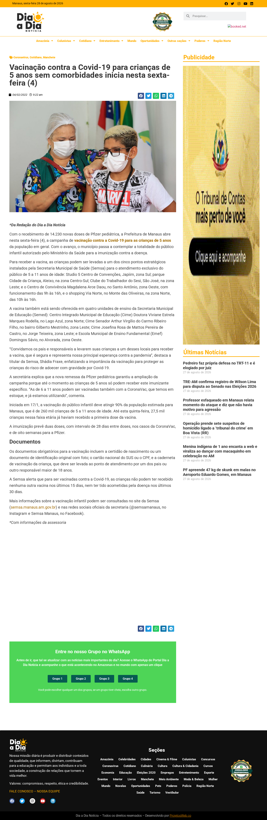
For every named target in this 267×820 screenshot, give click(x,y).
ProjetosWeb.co (180, 815)
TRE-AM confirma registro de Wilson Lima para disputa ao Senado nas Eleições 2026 (219, 384)
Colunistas (64, 41)
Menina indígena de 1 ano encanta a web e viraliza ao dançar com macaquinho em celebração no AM (220, 451)
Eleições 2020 (146, 772)
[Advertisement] (92, 578)
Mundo (131, 41)
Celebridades (127, 759)
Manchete (49, 57)
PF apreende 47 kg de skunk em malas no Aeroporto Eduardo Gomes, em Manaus (219, 472)
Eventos (103, 779)
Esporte (209, 772)
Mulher (213, 779)
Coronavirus (20, 57)
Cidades (146, 759)
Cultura (162, 766)
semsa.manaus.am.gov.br (33, 507)
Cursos (208, 766)
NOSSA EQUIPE (48, 791)
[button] (141, 96)
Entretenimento (109, 41)
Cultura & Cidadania (185, 766)
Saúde (140, 792)
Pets (158, 786)
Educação (125, 772)
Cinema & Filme (166, 759)
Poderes (199, 41)
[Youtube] (245, 4)
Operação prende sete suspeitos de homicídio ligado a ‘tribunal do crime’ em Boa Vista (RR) (218, 428)
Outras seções (177, 41)
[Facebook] (226, 4)
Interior (118, 779)
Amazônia (42, 41)
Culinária (147, 766)
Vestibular (172, 792)
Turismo (155, 792)
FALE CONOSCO (21, 791)
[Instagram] (239, 4)
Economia (107, 772)
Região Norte (222, 41)
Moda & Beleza (193, 779)
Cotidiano (85, 41)
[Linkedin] (252, 4)
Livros (132, 779)
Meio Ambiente (169, 779)
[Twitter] (233, 4)
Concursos (208, 759)
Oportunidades (150, 41)
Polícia (186, 786)
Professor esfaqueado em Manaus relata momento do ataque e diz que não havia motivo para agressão (218, 405)
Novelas (120, 786)
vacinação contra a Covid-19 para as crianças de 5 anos (122, 240)
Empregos (167, 772)
